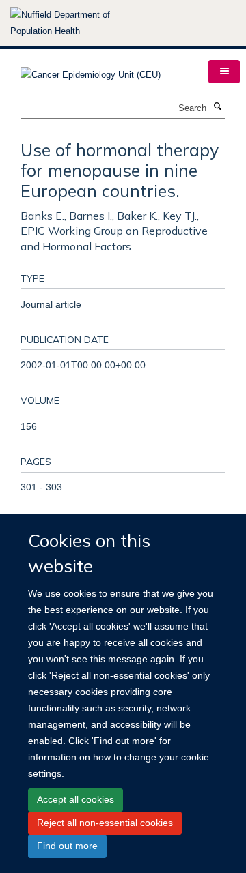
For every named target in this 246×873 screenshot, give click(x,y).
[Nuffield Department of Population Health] (78, 23)
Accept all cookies (75, 799)
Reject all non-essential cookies (105, 822)
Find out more (67, 845)
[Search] (217, 107)
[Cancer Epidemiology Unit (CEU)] (90, 70)
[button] (224, 71)
